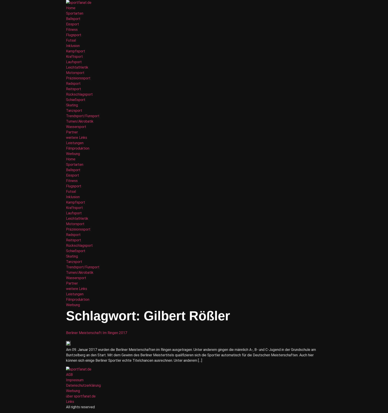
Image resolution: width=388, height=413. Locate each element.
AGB (69, 375)
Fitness (72, 29)
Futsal (71, 40)
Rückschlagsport (79, 94)
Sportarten (74, 13)
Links (70, 402)
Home (70, 8)
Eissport (72, 24)
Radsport (73, 83)
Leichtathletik (77, 67)
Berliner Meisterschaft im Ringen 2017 (96, 333)
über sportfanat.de (81, 396)
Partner (72, 132)
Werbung (73, 154)
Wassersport (76, 127)
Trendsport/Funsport (82, 116)
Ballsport (73, 19)
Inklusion (73, 46)
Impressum (75, 380)
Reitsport (73, 89)
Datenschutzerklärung (83, 385)
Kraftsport (74, 56)
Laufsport (74, 62)
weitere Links (76, 137)
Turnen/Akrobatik (79, 121)
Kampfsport (75, 51)
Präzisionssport (78, 78)
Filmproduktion (77, 148)
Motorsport (75, 73)
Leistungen (75, 143)
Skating (72, 105)
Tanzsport (74, 110)
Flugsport (73, 35)
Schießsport (75, 100)
